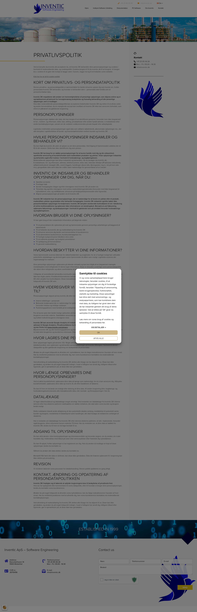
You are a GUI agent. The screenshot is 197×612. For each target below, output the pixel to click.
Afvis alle (98, 338)
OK (98, 332)
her (103, 322)
